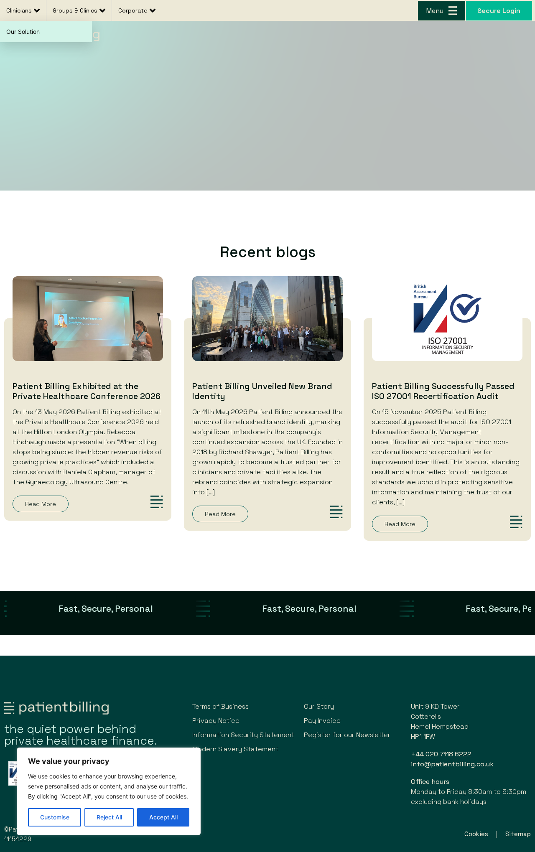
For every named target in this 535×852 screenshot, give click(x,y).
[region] (109, 791)
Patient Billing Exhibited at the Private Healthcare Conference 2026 (86, 391)
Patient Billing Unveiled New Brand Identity (262, 391)
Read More (40, 504)
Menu (434, 10)
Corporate (133, 10)
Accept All (163, 817)
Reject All (109, 817)
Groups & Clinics (75, 10)
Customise (54, 817)
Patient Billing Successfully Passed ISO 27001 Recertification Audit (443, 391)
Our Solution (23, 31)
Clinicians (19, 10)
